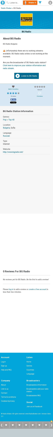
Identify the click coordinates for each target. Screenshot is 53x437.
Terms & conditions (8, 397)
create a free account (37, 289)
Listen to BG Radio (29, 76)
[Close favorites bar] (52, 421)
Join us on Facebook (34, 407)
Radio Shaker (6, 8)
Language (30, 374)
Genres (29, 366)
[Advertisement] (26, 186)
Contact (4, 393)
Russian (6, 136)
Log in (3, 362)
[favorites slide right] (51, 426)
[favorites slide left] (1, 426)
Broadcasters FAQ (33, 395)
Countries (30, 370)
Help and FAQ (6, 370)
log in (11, 289)
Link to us (4, 389)
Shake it (32, 2)
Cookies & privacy (8, 401)
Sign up (4, 366)
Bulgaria (6, 128)
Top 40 (11, 120)
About (3, 385)
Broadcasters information (36, 385)
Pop (5, 120)
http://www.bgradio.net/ (13, 152)
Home (28, 362)
